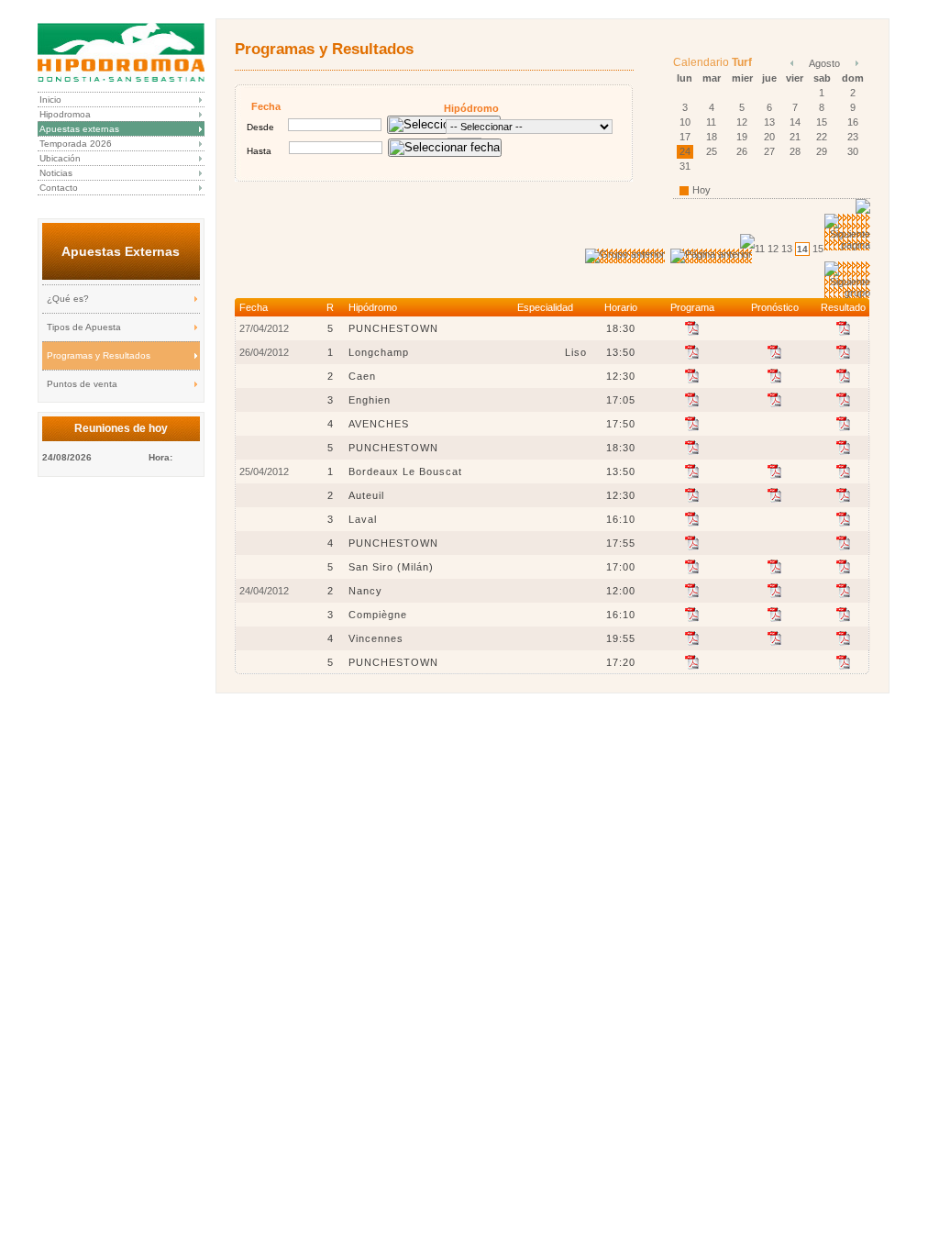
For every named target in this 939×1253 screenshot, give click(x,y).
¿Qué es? (68, 299)
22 (821, 136)
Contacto (58, 188)
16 (852, 122)
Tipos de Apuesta (84, 327)
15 (821, 122)
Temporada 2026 (75, 144)
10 (684, 122)
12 (741, 122)
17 (684, 136)
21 (795, 136)
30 (852, 151)
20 (769, 136)
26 (741, 151)
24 (684, 151)
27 (769, 151)
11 (711, 122)
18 (711, 136)
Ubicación (60, 158)
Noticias (55, 173)
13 (769, 122)
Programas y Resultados (98, 355)
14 (795, 122)
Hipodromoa (65, 114)
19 (741, 136)
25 (711, 151)
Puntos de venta (82, 384)
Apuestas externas (79, 129)
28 (795, 151)
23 (852, 136)
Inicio (50, 99)
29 (821, 151)
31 (684, 166)
